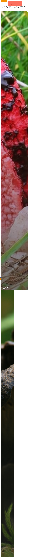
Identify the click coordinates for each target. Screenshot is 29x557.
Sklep (0, 279)
